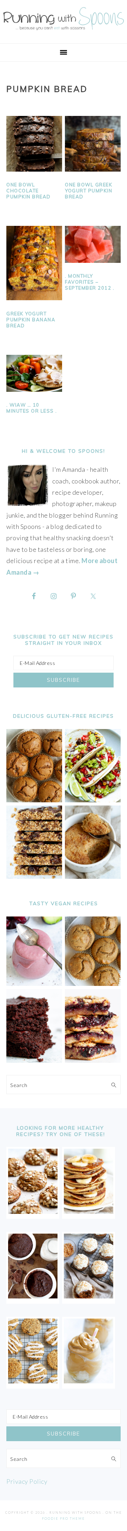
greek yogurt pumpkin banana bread (30, 319)
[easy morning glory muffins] (34, 800)
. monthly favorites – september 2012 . (89, 282)
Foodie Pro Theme (63, 1518)
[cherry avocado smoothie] (34, 983)
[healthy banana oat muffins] (33, 1211)
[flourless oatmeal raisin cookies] (33, 1381)
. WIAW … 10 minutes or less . (31, 408)
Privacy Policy (26, 1481)
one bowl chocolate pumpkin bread (28, 190)
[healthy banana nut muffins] (93, 983)
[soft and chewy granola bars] (34, 876)
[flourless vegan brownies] (34, 1060)
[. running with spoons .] (63, 32)
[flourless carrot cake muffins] (88, 1296)
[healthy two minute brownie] (33, 1296)
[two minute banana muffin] (93, 876)
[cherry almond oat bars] (93, 1060)
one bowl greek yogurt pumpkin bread (88, 190)
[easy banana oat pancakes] (88, 1211)
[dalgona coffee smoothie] (88, 1381)
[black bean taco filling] (93, 800)
